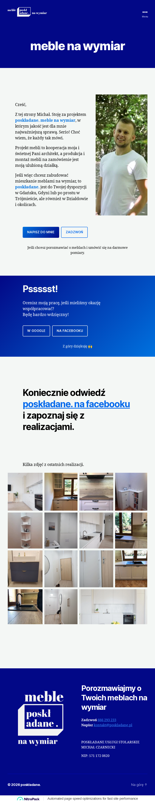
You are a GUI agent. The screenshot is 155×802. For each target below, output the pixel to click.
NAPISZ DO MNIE (40, 232)
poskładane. (31, 785)
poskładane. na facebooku (76, 404)
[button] (25, 492)
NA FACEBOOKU (70, 331)
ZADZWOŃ (74, 232)
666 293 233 (107, 720)
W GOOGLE (36, 331)
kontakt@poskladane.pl (113, 725)
